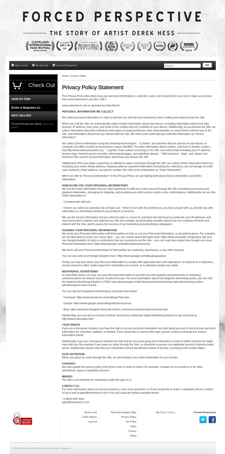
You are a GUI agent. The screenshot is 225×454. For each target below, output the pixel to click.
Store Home (21, 65)
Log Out (92, 421)
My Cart (160, 412)
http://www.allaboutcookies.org (85, 150)
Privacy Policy (78, 76)
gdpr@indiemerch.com (93, 392)
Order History (89, 417)
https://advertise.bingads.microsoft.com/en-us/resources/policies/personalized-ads (119, 309)
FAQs (133, 426)
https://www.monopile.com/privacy (181, 237)
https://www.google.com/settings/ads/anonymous (102, 303)
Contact (132, 431)
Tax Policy (130, 421)
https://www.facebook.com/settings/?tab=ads (103, 297)
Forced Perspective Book (26, 123)
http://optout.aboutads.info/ (77, 318)
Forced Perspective (66, 65)
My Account (42, 65)
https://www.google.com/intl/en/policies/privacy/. (122, 243)
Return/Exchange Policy (123, 412)
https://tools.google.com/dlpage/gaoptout (141, 255)
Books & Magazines (25, 107)
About (133, 435)
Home (65, 76)
